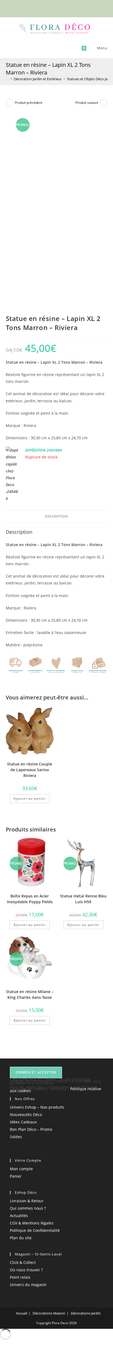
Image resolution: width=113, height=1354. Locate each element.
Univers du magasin (28, 1284)
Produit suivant (86, 102)
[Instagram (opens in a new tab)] (60, 7)
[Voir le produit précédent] (9, 103)
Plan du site (21, 1237)
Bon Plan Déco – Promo (31, 1129)
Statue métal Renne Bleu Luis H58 (83, 898)
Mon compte (21, 1168)
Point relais (20, 1277)
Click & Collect (23, 1262)
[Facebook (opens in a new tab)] (48, 7)
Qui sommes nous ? (28, 1208)
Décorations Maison (49, 1313)
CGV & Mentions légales (31, 1223)
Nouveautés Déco (26, 1114)
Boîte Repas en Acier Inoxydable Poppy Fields (30, 898)
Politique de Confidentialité (35, 1230)
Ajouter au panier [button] (29, 798)
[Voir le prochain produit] (103, 103)
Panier (16, 1176)
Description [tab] (56, 516)
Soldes (16, 1136)
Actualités (19, 1215)
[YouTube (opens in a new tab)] (66, 7)
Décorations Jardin (86, 1313)
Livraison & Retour (27, 1200)
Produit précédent (28, 102)
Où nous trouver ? (26, 1269)
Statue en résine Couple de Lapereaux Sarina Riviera (29, 769)
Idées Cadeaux (23, 1121)
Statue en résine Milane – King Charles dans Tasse (29, 994)
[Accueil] (7, 78)
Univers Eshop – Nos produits (37, 1107)
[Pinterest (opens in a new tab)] (54, 7)
